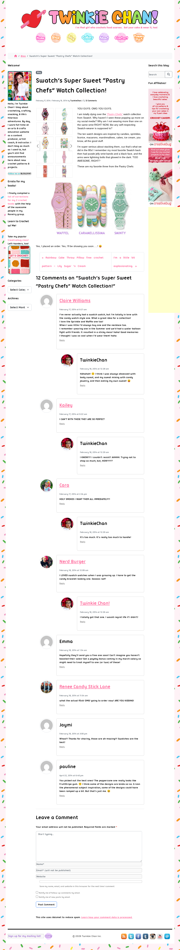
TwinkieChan (75, 101)
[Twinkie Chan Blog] (90, 31)
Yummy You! (138, 37)
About (104, 37)
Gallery (88, 37)
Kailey (66, 405)
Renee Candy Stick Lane (84, 686)
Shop (56, 37)
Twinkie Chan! (95, 603)
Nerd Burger (72, 561)
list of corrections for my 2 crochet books (18, 200)
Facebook (138, 936)
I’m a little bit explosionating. (124, 262)
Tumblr (145, 936)
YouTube (160, 936)
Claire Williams (75, 300)
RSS (124, 936)
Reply (62, 340)
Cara (64, 485)
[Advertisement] (164, 260)
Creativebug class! (18, 240)
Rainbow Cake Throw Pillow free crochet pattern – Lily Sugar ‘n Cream (73, 262)
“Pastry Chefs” (115, 114)
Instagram (153, 936)
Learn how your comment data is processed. (106, 917)
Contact (121, 37)
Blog (71, 37)
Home (41, 37)
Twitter (131, 936)
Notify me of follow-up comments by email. (59, 893)
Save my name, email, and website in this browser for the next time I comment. (77, 886)
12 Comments (91, 101)
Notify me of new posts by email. (54, 897)
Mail (167, 936)
